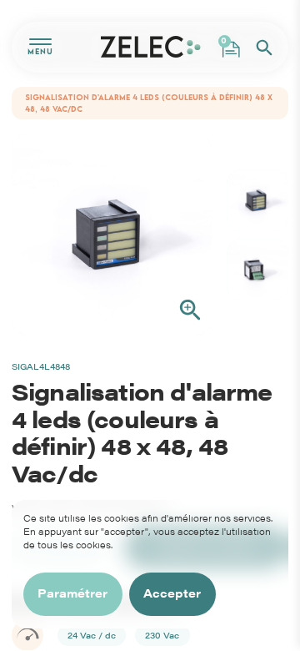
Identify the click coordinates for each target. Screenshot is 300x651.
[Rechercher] (264, 47)
